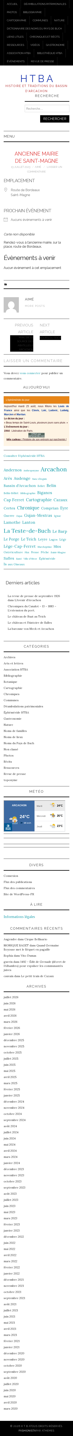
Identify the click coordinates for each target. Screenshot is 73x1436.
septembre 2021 (14, 1298)
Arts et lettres (13, 663)
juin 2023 (9, 1206)
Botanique (10, 682)
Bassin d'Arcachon (20, 485)
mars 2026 (10, 1022)
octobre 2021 (12, 1292)
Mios (57, 546)
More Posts (35, 305)
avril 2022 (10, 1255)
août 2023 (10, 1194)
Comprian (49, 508)
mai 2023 (9, 1212)
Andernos (13, 469)
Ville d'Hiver (30, 558)
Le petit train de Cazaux (37, 976)
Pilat (27, 552)
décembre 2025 (14, 1040)
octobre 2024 (13, 1114)
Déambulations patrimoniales (45, 4)
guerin (8, 962)
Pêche (45, 552)
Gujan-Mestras (38, 515)
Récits (8, 761)
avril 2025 (10, 1077)
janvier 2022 (12, 1273)
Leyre (42, 539)
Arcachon (54, 469)
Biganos (44, 492)
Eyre (64, 508)
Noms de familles (15, 731)
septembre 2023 (14, 1187)
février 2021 (12, 1341)
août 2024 (10, 1126)
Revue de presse (42, 61)
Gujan (19, 516)
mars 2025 (10, 1083)
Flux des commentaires (19, 888)
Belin (51, 485)
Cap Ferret (14, 499)
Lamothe (12, 522)
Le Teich (28, 539)
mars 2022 (10, 1261)
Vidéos (35, 44)
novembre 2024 (14, 1108)
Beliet (41, 486)
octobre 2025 (13, 1052)
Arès (8, 478)
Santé (19, 558)
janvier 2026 (12, 1034)
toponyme (10, 780)
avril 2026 (10, 1015)
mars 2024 (10, 1157)
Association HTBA (19, 53)
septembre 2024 (15, 1120)
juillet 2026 (11, 997)
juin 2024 (10, 1138)
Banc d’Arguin (39, 479)
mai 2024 (9, 1144)
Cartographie (16, 20)
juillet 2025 (11, 1058)
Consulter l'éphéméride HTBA (24, 456)
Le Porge (11, 539)
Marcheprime (45, 546)
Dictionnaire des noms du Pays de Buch (34, 28)
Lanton (28, 522)
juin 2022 (9, 1243)
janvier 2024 (12, 1163)
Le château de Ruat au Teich (27, 616)
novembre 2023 (14, 1175)
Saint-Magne (58, 552)
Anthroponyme (31, 470)
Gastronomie (55, 44)
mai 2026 (9, 1009)
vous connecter (30, 373)
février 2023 (12, 1224)
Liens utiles (15, 36)
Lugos (53, 539)
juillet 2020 (11, 1384)
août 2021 (10, 1304)
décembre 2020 (14, 1353)
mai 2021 (9, 1322)
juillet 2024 (11, 1132)
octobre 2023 (12, 1181)
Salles (9, 558)
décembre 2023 (14, 1169)
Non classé (11, 749)
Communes (40, 20)
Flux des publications (18, 882)
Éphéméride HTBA (16, 712)
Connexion (11, 876)
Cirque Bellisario (36, 939)
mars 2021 (10, 1335)
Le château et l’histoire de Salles (30, 622)
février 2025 (12, 1089)
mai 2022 (9, 1249)
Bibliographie (32, 12)
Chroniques (11, 694)
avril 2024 (10, 1151)
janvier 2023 (12, 1230)
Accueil (12, 4)
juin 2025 (10, 1065)
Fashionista (27, 1430)
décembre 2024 (14, 1101)
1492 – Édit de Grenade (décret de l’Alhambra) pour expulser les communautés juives (35, 966)
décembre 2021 (14, 1279)
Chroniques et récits (45, 36)
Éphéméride (47, 558)
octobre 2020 (13, 1365)
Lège (62, 539)
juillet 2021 (11, 1310)
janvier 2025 (12, 1095)
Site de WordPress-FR (19, 894)
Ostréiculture (13, 552)
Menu (9, 136)
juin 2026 (10, 1003)
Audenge (22, 478)
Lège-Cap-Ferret (20, 546)
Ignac (57, 515)
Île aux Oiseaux (14, 564)
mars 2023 (10, 1218)
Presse (35, 552)
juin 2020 (10, 1390)
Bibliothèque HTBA (49, 53)
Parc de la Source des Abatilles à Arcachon (25, 343)
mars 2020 (11, 1408)
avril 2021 (10, 1329)
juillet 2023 (11, 1200)
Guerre (9, 516)
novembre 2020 (14, 1359)
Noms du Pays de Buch (19, 743)
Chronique (28, 508)
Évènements (16, 61)
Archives (9, 657)
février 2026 (12, 1028)
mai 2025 (9, 1071)
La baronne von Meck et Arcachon (31, 629)
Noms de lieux (13, 737)
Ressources (15, 44)
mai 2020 (10, 1396)
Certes (9, 508)
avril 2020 (10, 1402)
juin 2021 (9, 1316)
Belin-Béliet (11, 493)
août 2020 (10, 1378)
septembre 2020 (15, 1372)
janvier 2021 (11, 1347)
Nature (59, 20)
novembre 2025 (14, 1046)
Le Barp (60, 531)
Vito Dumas (28, 955)
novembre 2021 (14, 1286)
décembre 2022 (14, 1236)
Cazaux (60, 499)
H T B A (36, 78)
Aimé (38, 166)
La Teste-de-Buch (27, 530)
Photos (12, 12)
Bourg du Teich (50, 337)
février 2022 (12, 1267)
